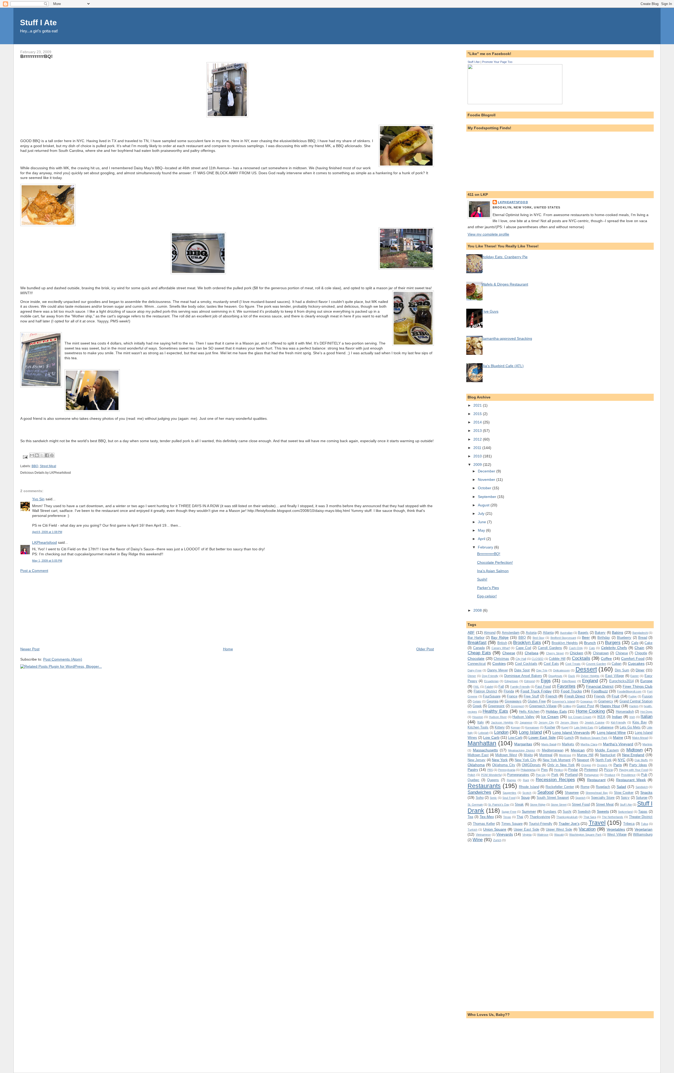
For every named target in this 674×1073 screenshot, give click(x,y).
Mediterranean (552, 750)
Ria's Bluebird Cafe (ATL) (503, 366)
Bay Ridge (499, 637)
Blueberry (624, 638)
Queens (493, 780)
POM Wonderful (491, 774)
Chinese (622, 653)
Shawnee (572, 793)
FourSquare (491, 696)
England (590, 680)
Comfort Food (632, 658)
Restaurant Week (631, 780)
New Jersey (476, 760)
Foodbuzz (599, 691)
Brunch (590, 643)
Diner (640, 670)
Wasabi (559, 834)
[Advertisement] (59, 609)
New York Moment (557, 760)
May (482, 530)
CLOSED (537, 658)
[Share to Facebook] (46, 455)
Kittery (500, 727)
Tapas (642, 812)
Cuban (616, 664)
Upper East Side (526, 829)
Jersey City (546, 722)
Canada (479, 648)
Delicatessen (561, 670)
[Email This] (31, 455)
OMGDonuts (531, 765)
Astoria (531, 633)
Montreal (545, 755)
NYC (621, 760)
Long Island (530, 732)
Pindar (573, 770)
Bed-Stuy (538, 637)
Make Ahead (640, 737)
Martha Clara (589, 744)
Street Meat (48, 466)
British (502, 643)
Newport (583, 760)
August (484, 505)
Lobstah (483, 732)
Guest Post (585, 706)
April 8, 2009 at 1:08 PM (47, 531)
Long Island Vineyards (571, 732)
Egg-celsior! (487, 596)
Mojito (528, 755)
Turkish (472, 829)
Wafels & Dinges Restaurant (505, 284)
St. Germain (475, 804)
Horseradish (625, 711)
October (485, 488)
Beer (586, 637)
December (487, 471)
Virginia (527, 834)
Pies (544, 770)
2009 (478, 464)
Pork (554, 775)
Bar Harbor (476, 638)
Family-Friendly (520, 686)
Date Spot (522, 670)
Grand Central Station (636, 701)
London (501, 732)
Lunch (569, 738)
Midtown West (506, 755)
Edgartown (511, 681)
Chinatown (601, 653)
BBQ (35, 466)
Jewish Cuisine (594, 722)
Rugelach (603, 787)
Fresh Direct (574, 696)
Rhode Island (529, 787)
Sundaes (549, 812)
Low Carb (491, 737)
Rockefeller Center (560, 787)
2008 (478, 610)
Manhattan (482, 743)
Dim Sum (622, 670)
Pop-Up (541, 774)
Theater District (641, 817)
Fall (501, 686)
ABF (471, 632)
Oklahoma (476, 765)
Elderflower (569, 681)
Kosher (549, 727)
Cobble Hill (557, 659)
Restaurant (596, 780)
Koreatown (532, 727)
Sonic (493, 797)
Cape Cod (523, 648)
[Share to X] (41, 455)
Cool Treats (573, 663)
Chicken (576, 653)
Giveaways (513, 701)
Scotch (526, 792)
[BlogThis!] (36, 455)
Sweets (603, 811)
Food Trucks (571, 691)
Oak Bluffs (641, 760)
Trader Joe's (569, 823)
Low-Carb (515, 738)
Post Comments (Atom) (62, 659)
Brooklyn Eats (527, 642)
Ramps (511, 780)
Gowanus (586, 701)
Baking (617, 632)
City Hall (521, 658)
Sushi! (482, 579)
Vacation (587, 829)
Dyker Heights (590, 675)
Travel (597, 822)
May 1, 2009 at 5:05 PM (47, 560)
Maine (618, 737)
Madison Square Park (593, 737)
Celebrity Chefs (614, 648)
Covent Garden (596, 663)
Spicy (625, 798)
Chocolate (476, 658)
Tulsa (644, 823)
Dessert (586, 669)
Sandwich (642, 786)
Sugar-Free (509, 811)
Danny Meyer (497, 670)
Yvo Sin (38, 499)
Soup (525, 797)
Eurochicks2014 (621, 681)
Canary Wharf (501, 648)
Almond (489, 633)
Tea (470, 817)
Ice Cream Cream (580, 716)
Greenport (517, 706)
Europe (646, 681)
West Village (617, 834)
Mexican (578, 750)
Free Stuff (531, 696)
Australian (566, 632)
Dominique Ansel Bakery (523, 676)
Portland (571, 775)
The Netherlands (612, 817)
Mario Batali (548, 744)
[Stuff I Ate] (515, 103)
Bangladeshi (640, 632)
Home (228, 649)
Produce (609, 774)
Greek (477, 706)
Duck (571, 675)
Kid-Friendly (618, 722)
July (481, 513)
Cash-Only (576, 648)
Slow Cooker (624, 793)
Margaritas (523, 744)
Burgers (613, 642)
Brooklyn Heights (565, 643)
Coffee (606, 658)
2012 (478, 439)
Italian (646, 716)
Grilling (567, 706)
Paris (617, 765)
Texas (507, 817)
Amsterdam (510, 633)
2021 (478, 405)
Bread (642, 638)
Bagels (583, 633)
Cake (648, 643)
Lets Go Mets (630, 727)
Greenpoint (496, 706)
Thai (520, 817)
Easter (634, 675)
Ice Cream (550, 717)
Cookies (499, 663)
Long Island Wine (611, 732)
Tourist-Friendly (540, 824)
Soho (480, 798)
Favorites (566, 686)
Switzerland (625, 811)
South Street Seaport (553, 798)
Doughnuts (555, 675)
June (482, 522)
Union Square (494, 829)
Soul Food (508, 797)
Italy (480, 722)
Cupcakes (636, 663)
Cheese (508, 653)
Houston (477, 716)
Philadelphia (528, 769)
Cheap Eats (479, 652)
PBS (490, 769)
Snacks (646, 792)
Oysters (602, 765)
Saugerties (509, 792)
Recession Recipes (555, 779)
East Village (614, 676)
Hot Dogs (646, 711)
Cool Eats (551, 664)
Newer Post (29, 649)
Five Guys (490, 311)
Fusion (647, 696)
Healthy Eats (495, 711)
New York (500, 760)
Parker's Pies (488, 588)
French (551, 696)
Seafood (545, 792)
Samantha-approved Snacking (507, 338)
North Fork (604, 760)
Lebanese (606, 727)
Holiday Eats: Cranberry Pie (505, 257)
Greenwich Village (543, 706)
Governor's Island (563, 701)
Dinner (472, 675)
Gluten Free (537, 701)
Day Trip (542, 670)
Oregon (586, 765)
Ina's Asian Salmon (493, 571)
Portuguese (591, 774)
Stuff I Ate (38, 22)
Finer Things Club (637, 686)
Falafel (489, 686)
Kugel (564, 727)
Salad (621, 787)
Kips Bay (639, 722)
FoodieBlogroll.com (629, 691)
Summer (529, 811)
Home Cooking (590, 711)
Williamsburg (642, 834)
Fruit (615, 696)
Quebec (473, 780)
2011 (477, 448)
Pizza (608, 770)
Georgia (492, 701)
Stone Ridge (538, 804)
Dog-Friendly (490, 675)
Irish (632, 716)
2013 (478, 430)
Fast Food (543, 686)
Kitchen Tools (478, 727)
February (486, 547)
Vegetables (616, 829)
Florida (509, 691)
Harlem (633, 706)
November (487, 479)
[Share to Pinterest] (51, 455)
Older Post (425, 649)
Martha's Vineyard (618, 744)
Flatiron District (485, 691)
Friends (599, 696)
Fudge (632, 696)
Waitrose (542, 834)
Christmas (501, 659)
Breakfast (477, 642)
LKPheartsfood (44, 542)
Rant (526, 780)
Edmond (529, 681)
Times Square (512, 824)
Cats (592, 648)
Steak (519, 804)
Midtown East (478, 755)
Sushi (567, 812)
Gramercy (605, 701)
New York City (526, 760)
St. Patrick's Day (498, 804)
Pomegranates (518, 775)
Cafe (634, 643)
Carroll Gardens (550, 648)
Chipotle (641, 653)
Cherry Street (555, 653)
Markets (568, 744)
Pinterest (591, 770)
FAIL (476, 686)
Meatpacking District (521, 750)
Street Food (581, 804)
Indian (617, 717)
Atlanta (548, 633)
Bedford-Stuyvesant (563, 637)
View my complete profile (488, 234)
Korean (515, 727)
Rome (585, 787)
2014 (478, 422)
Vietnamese (483, 834)
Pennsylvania (506, 769)
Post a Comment (34, 570)
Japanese (526, 722)
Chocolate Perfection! (495, 562)
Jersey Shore (569, 722)
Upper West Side (559, 829)
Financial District (599, 686)
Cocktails (581, 658)
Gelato (477, 701)
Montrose (565, 755)
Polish (471, 774)
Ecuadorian (491, 681)
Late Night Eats (583, 727)
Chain (639, 648)
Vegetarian (643, 829)
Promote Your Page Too (497, 61)
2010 (478, 456)
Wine (478, 839)
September (487, 497)
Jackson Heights (502, 722)
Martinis (647, 744)
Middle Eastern (607, 750)
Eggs (546, 680)
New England (633, 755)
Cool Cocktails (526, 664)
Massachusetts (485, 750)
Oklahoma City (503, 765)
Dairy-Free (475, 670)
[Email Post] (24, 457)
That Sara (589, 817)
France (512, 696)
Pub (644, 775)
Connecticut (477, 664)
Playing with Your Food (633, 769)
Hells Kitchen (529, 711)
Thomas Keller (484, 824)
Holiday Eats (556, 711)
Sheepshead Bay (597, 792)
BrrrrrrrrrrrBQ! (488, 554)
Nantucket (608, 755)
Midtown (634, 749)
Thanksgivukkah (567, 817)
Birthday (603, 638)
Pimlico (558, 769)
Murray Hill (585, 755)
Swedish (584, 812)
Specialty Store (602, 798)
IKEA (601, 717)
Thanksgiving (540, 817)
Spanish (580, 797)
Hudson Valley (523, 717)
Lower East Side (542, 737)
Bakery (600, 633)
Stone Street (559, 804)
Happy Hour (610, 706)
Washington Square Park (585, 834)
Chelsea (531, 653)
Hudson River (498, 716)
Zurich (497, 840)
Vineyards (504, 834)
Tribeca (629, 824)
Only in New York (560, 765)
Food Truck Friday (536, 691)
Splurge (641, 798)
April (482, 539)
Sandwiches (479, 792)
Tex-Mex (487, 817)
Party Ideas (638, 765)
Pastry (473, 769)
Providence (628, 774)
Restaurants (484, 785)
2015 (478, 414)
